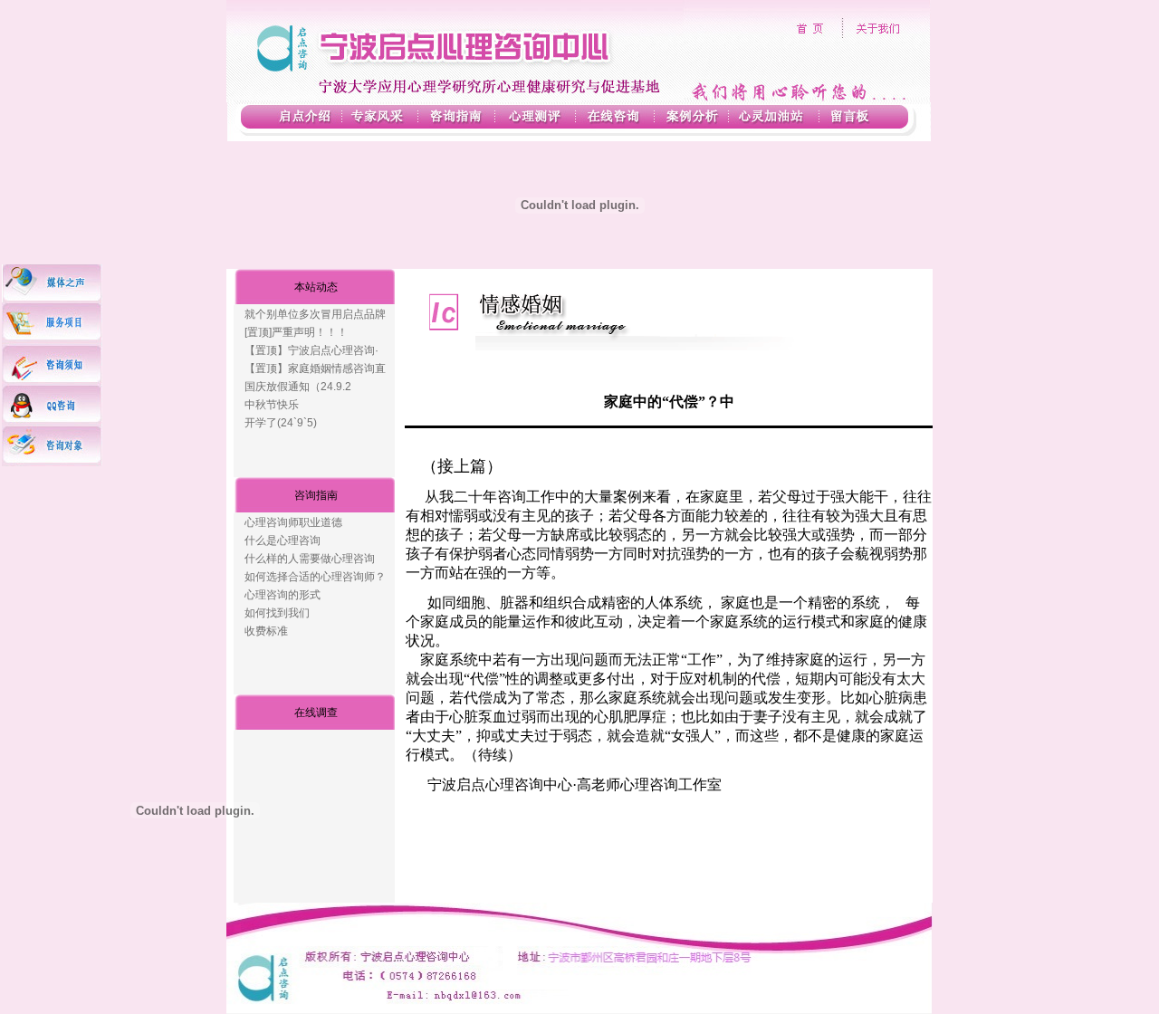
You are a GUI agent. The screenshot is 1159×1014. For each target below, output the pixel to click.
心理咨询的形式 (282, 594)
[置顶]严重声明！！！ (296, 332)
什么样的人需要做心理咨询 (309, 558)
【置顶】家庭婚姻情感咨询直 (315, 368)
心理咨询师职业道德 (293, 522)
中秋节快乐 (271, 404)
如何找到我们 (277, 613)
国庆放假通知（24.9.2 (297, 386)
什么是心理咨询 (282, 540)
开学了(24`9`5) (280, 422)
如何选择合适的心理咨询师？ (315, 576)
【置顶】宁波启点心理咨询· (311, 350)
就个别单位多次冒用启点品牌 (315, 314)
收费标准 (266, 631)
